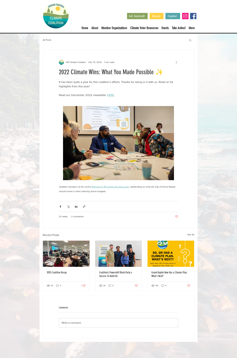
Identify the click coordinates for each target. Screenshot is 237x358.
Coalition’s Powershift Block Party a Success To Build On (115, 274)
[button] (190, 40)
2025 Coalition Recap (57, 272)
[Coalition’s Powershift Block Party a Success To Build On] (118, 254)
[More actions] (176, 62)
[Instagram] (185, 16)
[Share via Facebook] (60, 206)
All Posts (47, 40)
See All (190, 234)
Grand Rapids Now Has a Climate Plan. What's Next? (169, 274)
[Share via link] (84, 206)
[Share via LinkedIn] (76, 206)
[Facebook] (193, 16)
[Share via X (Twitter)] (68, 206)
